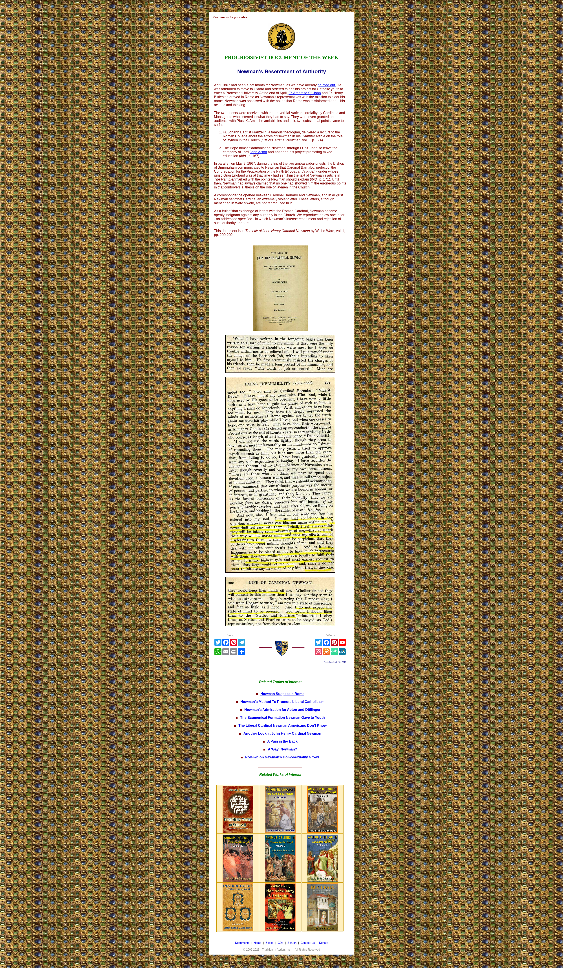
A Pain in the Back (282, 741)
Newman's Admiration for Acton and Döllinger (282, 710)
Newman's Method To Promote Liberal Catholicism (282, 702)
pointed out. (327, 85)
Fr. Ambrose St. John (305, 93)
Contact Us (308, 942)
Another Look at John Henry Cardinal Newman (282, 733)
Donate (323, 942)
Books (269, 942)
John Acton (258, 152)
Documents (242, 942)
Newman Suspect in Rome (282, 694)
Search (291, 942)
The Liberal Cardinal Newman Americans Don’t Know (282, 725)
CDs (280, 942)
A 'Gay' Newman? (282, 749)
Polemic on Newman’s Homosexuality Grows (282, 757)
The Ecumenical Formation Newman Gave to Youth (282, 717)
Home (257, 942)
